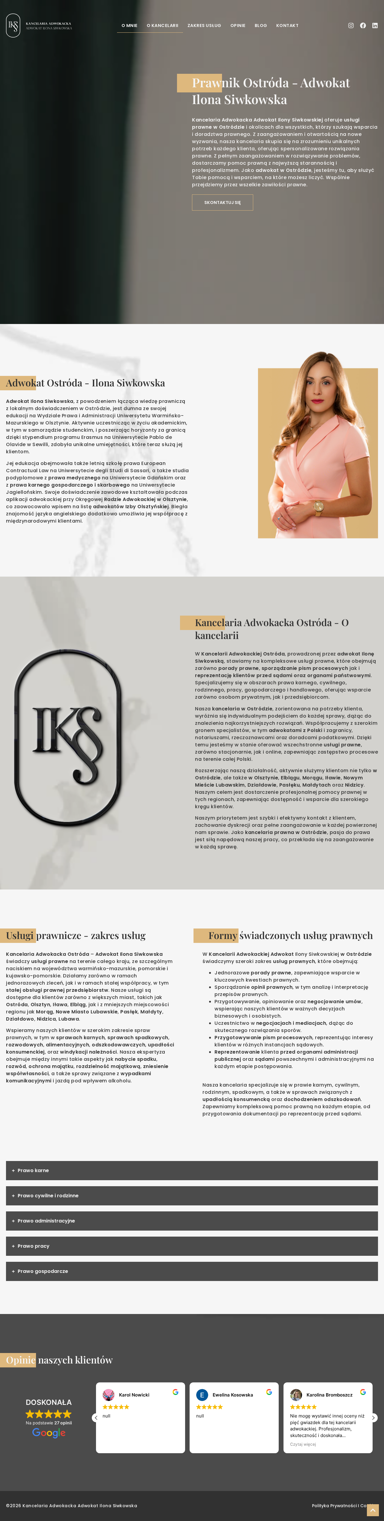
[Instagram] (351, 25)
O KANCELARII (162, 25)
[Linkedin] (375, 25)
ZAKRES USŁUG (204, 25)
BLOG (261, 25)
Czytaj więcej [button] (210, 1444)
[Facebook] (363, 25)
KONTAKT (287, 25)
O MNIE (130, 25)
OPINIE (238, 25)
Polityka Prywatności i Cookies (345, 1506)
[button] (373, 1417)
